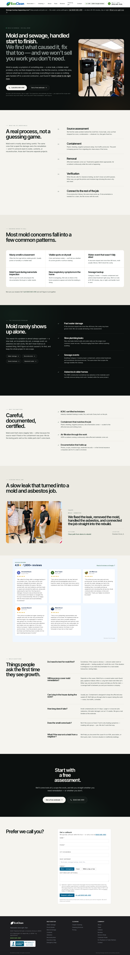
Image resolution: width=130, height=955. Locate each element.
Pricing (74, 930)
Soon (78, 869)
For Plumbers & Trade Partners (107, 940)
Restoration (30, 3)
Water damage (12, 356)
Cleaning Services (77, 927)
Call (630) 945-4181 (75, 10)
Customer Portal (102, 937)
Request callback (67, 895)
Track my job (70, 3)
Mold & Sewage (51, 930)
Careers (100, 930)
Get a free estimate (38, 88)
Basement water (29, 361)
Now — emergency (67, 869)
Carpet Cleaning (77, 924)
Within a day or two (89, 869)
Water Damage (51, 924)
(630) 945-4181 (78, 800)
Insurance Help (51, 940)
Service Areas (102, 935)
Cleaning (40, 3)
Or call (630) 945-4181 (83, 895)
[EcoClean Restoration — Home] (15, 3)
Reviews (62, 3)
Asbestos (49, 935)
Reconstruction (28, 356)
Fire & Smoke (51, 927)
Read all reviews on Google (106, 565)
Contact (79, 3)
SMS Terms (71, 891)
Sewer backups (12, 361)
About (49, 3)
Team (55, 3)
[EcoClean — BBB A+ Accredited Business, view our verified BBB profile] (22, 944)
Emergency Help (51, 942)
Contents (49, 932)
